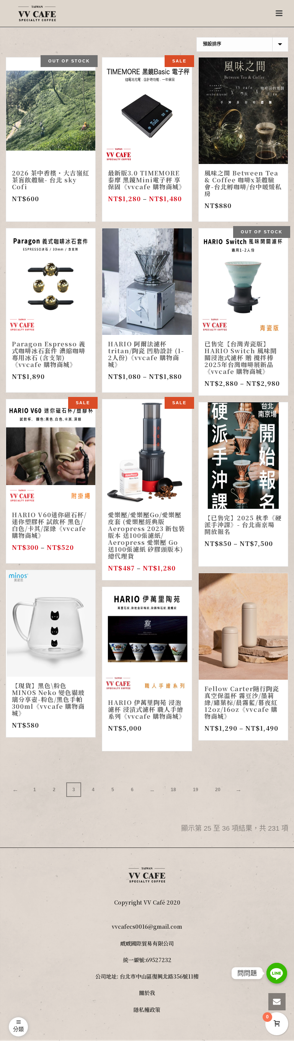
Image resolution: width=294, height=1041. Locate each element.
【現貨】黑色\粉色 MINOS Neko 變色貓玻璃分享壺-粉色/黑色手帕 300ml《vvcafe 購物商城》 (48, 699)
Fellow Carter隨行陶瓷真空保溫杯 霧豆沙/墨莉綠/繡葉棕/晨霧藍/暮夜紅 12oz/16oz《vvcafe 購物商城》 (241, 702)
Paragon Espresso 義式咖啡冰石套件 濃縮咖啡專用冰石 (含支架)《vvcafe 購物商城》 (48, 354)
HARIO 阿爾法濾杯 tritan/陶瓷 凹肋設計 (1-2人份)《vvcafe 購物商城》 (146, 354)
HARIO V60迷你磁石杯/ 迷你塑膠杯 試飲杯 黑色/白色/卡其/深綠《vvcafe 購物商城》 (49, 525)
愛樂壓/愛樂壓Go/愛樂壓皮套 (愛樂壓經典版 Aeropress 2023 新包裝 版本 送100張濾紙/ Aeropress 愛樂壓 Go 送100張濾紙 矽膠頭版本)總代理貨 (146, 535)
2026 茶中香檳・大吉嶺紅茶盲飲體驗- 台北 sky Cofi (50, 180)
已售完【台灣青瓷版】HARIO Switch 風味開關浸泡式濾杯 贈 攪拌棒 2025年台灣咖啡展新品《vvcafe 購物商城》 (240, 357)
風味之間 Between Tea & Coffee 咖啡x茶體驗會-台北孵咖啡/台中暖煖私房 (243, 183)
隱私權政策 (147, 1009)
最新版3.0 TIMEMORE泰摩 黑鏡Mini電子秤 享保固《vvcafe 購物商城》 (146, 180)
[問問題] (276, 973)
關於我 (147, 993)
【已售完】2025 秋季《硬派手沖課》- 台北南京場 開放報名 (243, 524)
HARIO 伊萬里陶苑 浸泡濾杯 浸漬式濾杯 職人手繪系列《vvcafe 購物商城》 (146, 709)
